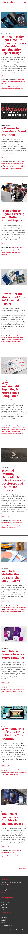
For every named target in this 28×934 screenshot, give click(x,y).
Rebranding (20, 165)
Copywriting (4, 909)
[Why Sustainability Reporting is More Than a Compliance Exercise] (14, 374)
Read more (5, 75)
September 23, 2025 (6, 208)
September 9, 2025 (6, 291)
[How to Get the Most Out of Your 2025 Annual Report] (14, 285)
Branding (6, 85)
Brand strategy (5, 902)
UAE (22, 88)
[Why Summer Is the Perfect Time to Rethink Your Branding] (14, 720)
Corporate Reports (15, 85)
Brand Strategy (14, 163)
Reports (3, 83)
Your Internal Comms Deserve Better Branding (12, 654)
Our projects (4, 919)
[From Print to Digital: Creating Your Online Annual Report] (14, 201)
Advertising (21, 79)
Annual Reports (8, 251)
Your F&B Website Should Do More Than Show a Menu (12, 576)
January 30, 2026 (5, 125)
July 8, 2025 (4, 726)
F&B (17, 607)
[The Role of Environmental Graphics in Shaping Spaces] (14, 805)
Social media (4, 907)
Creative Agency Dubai (16, 167)
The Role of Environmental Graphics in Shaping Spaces (12, 819)
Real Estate (19, 522)
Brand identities (5, 901)
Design (23, 81)
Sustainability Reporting (13, 88)
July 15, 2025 (4, 648)
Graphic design (5, 904)
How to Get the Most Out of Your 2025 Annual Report (13, 299)
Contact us (4, 920)
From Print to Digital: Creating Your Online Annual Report (12, 215)
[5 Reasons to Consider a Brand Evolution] (14, 119)
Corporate (18, 81)
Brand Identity (5, 81)
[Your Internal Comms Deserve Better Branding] (14, 642)
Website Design (22, 607)
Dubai (19, 87)
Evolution (12, 168)
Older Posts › (23, 868)
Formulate (4, 88)
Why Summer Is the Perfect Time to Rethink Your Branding (13, 734)
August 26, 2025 (5, 380)
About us (3, 915)
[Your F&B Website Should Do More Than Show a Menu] (14, 562)
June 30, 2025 (4, 811)
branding (12, 81)
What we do (4, 917)
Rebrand (13, 165)
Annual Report (8, 339)
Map (9, 884)
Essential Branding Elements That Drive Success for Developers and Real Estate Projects (13, 480)
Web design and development (8, 905)
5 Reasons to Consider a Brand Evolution (13, 131)
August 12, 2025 (5, 467)
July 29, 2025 (4, 568)
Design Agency (13, 87)
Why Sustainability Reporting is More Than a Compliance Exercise (11, 391)
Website (23, 611)
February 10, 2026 (5, 33)
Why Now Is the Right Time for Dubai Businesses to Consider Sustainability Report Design (13, 45)
